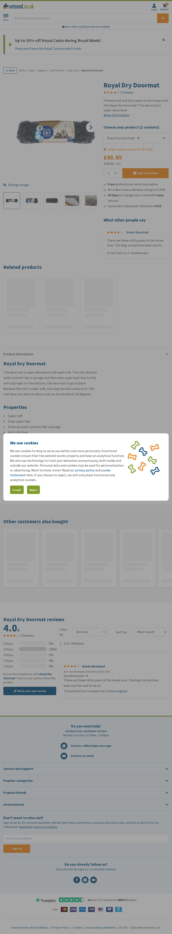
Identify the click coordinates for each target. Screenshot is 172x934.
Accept (16, 490)
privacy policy (85, 470)
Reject (33, 490)
